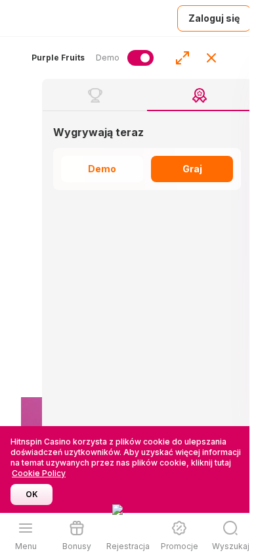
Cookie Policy (39, 473)
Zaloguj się (214, 18)
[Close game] (211, 58)
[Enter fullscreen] (182, 58)
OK (32, 494)
